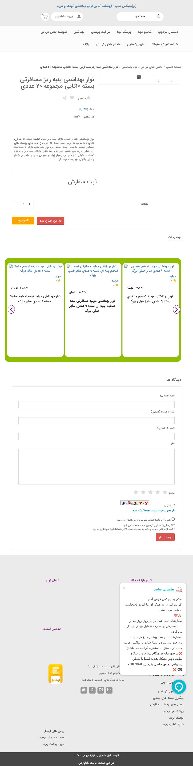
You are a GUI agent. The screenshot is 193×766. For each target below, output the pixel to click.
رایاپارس (83, 762)
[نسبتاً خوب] (143, 492)
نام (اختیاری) (167, 396)
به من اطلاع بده (50, 220)
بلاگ (86, 44)
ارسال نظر (165, 537)
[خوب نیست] (136, 492)
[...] (171, 81)
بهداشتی (78, 31)
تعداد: (144, 204)
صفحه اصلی (173, 67)
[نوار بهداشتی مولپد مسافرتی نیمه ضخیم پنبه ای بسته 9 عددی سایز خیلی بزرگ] (93, 271)
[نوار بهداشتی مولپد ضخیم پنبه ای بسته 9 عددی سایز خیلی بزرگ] (150, 269)
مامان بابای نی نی (108, 44)
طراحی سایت (106, 762)
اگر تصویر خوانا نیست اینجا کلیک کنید (154, 511)
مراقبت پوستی (100, 31)
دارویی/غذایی (135, 44)
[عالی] (165, 492)
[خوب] (150, 492)
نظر (173, 444)
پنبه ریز (83, 108)
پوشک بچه (124, 31)
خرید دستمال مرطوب (51, 737)
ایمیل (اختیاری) (166, 428)
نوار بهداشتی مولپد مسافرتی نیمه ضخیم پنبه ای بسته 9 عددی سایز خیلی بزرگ (92, 305)
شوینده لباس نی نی (53, 31)
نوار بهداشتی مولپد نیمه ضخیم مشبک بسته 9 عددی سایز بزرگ (34, 299)
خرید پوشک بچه (53, 744)
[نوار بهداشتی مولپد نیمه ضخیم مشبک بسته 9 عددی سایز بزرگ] (35, 269)
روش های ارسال (54, 730)
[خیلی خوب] (157, 492)
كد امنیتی (169, 506)
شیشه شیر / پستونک (164, 44)
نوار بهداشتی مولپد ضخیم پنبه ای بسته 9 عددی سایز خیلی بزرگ (150, 299)
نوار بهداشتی (129, 67)
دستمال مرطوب (168, 31)
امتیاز (172, 493)
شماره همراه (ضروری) (163, 412)
